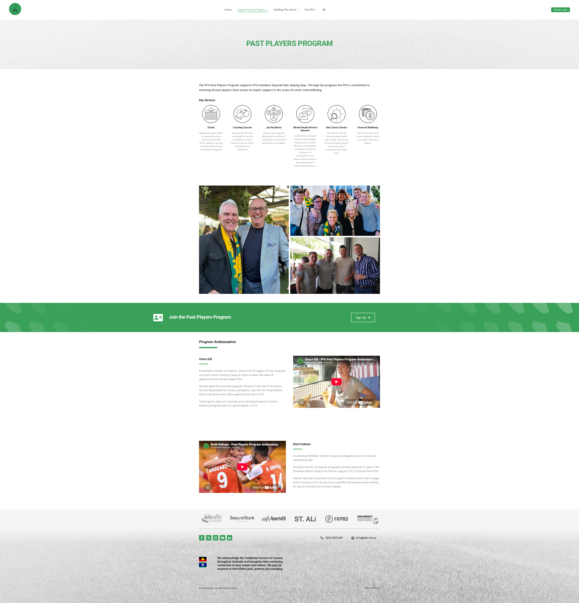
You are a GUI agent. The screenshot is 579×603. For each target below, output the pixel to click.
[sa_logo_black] (305, 517)
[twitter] (208, 538)
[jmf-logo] (367, 515)
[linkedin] (229, 538)
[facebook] (201, 538)
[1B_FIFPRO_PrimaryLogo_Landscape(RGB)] (336, 516)
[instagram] (215, 538)
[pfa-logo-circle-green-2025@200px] (15, 4)
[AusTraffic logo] (211, 515)
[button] (324, 10)
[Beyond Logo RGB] (242, 517)
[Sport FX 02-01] (274, 517)
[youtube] (222, 538)
